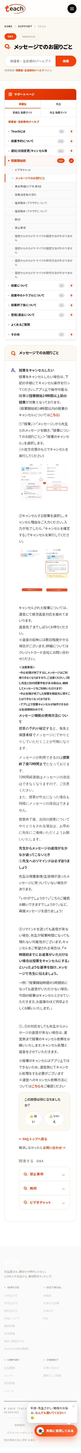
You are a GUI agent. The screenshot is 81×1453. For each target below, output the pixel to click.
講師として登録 (52, 1375)
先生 (58, 104)
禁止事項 (20, 227)
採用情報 (9, 1383)
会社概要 (9, 1368)
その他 (37, 334)
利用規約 (20, 1425)
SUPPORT (25, 26)
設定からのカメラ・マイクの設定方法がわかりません (43, 238)
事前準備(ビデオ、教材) (28, 186)
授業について (37, 285)
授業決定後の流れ (25, 194)
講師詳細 (9, 1326)
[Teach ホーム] (14, 8)
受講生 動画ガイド (22, 112)
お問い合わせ (51, 1368)
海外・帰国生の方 (14, 1341)
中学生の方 (11, 1303)
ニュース (9, 1390)
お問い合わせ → (54, 1147)
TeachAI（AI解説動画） (16, 1348)
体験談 (47, 1295)
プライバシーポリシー (20, 1432)
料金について (12, 1318)
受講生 (22, 104)
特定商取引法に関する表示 (20, 1440)
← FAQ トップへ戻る (33, 1139)
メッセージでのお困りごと (30, 178)
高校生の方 (11, 1310)
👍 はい (33, 1119)
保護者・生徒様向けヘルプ (23, 121)
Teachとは (37, 131)
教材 (17, 219)
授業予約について (37, 141)
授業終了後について (37, 305)
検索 (66, 61)
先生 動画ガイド (58, 112)
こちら (54, 414)
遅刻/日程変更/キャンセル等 (37, 151)
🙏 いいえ (54, 1119)
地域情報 (9, 1333)
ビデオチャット (23, 170)
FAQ (45, 1318)
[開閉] (71, 131)
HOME (8, 26)
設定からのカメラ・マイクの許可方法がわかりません (43, 262)
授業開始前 (37, 160)
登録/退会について (37, 315)
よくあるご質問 (20, 324)
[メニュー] (72, 8)
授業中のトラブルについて (37, 295)
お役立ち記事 (51, 1303)
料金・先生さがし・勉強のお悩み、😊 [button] (53, 1411)
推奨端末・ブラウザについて (31, 203)
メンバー (9, 1375)
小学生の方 (11, 1295)
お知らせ (48, 1310)
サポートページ (24, 94)
